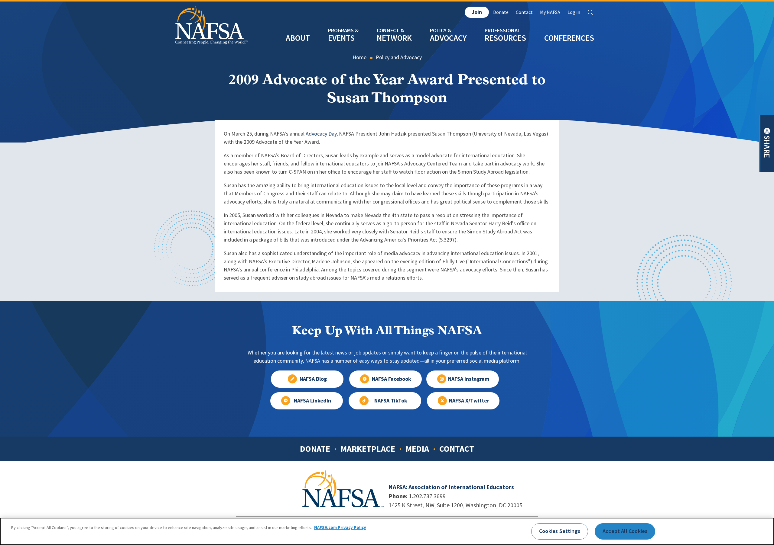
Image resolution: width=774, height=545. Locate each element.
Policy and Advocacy (399, 57)
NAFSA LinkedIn (312, 400)
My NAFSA (550, 12)
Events (341, 37)
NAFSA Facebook (391, 379)
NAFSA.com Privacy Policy (340, 528)
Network (394, 37)
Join (477, 12)
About (298, 37)
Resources (505, 37)
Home (359, 57)
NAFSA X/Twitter (469, 400)
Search (590, 12)
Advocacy (448, 37)
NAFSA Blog (313, 379)
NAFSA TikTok (390, 400)
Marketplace (367, 448)
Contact (524, 12)
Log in (573, 12)
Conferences (569, 37)
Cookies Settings (559, 531)
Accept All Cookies (625, 531)
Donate (501, 12)
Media (417, 448)
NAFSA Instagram (468, 379)
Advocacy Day (321, 133)
